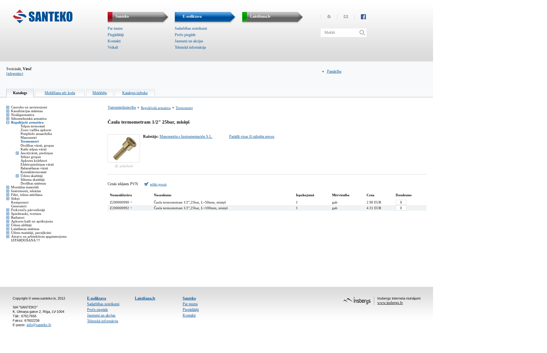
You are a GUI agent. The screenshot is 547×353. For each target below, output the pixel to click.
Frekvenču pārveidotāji (28, 210)
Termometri (30, 141)
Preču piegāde (185, 35)
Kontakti (114, 41)
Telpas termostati (33, 126)
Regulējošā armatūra (27, 122)
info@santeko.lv (39, 325)
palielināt (126, 166)
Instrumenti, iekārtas (26, 191)
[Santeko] (42, 22)
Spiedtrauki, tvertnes (26, 214)
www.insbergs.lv (390, 303)
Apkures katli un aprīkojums (32, 221)
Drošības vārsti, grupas (37, 145)
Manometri (29, 137)
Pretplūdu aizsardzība (36, 134)
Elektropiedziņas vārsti (37, 164)
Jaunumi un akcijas (189, 41)
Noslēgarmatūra (22, 115)
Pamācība (334, 71)
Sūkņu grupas (31, 157)
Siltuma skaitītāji (33, 179)
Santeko (189, 298)
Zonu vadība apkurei (36, 130)
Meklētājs (99, 93)
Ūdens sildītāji (21, 225)
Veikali (113, 47)
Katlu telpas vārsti (34, 149)
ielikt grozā (158, 184)
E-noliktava (96, 298)
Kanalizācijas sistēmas (27, 111)
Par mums (115, 28)
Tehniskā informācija (190, 47)
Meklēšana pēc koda (60, 93)
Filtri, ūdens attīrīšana (26, 195)
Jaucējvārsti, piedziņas (37, 153)
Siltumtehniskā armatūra (29, 118)
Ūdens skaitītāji (32, 176)
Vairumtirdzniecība (122, 107)
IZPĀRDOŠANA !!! (25, 240)
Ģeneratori (19, 206)
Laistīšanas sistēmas (25, 229)
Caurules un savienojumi (29, 107)
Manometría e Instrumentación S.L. (186, 136)
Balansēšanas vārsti (34, 168)
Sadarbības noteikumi (191, 28)
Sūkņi (15, 198)
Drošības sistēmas (33, 183)
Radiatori (17, 217)
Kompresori (19, 202)
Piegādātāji (116, 35)
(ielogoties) (14, 73)
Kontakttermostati (34, 172)
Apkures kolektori (34, 160)
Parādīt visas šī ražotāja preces (251, 136)
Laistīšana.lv (145, 298)
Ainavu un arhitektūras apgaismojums (38, 236)
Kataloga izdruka (135, 93)
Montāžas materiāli (25, 187)
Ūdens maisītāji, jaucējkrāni (31, 232)
